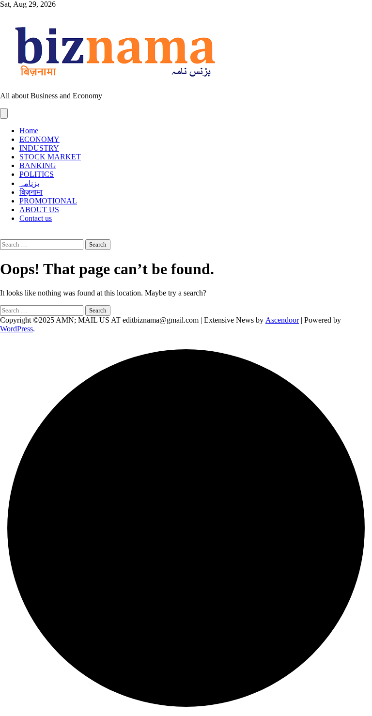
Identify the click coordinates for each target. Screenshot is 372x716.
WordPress (16, 329)
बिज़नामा (31, 192)
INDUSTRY (39, 148)
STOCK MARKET (50, 157)
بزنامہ (29, 183)
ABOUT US (39, 209)
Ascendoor (282, 320)
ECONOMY (39, 139)
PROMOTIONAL (48, 201)
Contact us (35, 218)
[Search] (3, 235)
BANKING (37, 165)
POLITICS (36, 174)
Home (28, 130)
